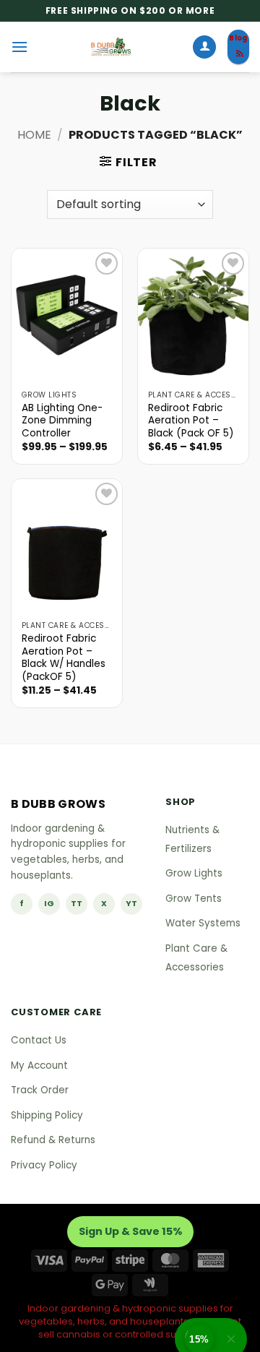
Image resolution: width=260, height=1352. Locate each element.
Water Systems (202, 923)
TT (76, 903)
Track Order (40, 1090)
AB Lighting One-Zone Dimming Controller (62, 421)
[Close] (231, 1338)
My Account (39, 1065)
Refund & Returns (53, 1140)
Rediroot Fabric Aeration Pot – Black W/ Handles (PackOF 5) (63, 658)
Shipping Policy (47, 1115)
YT (131, 903)
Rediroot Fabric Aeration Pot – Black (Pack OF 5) (191, 421)
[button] (19, 46)
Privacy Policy (44, 1165)
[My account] (204, 47)
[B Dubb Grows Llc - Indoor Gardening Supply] (110, 47)
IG (49, 903)
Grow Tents (193, 898)
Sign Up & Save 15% (130, 1231)
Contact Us (38, 1040)
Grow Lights (193, 873)
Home (34, 134)
